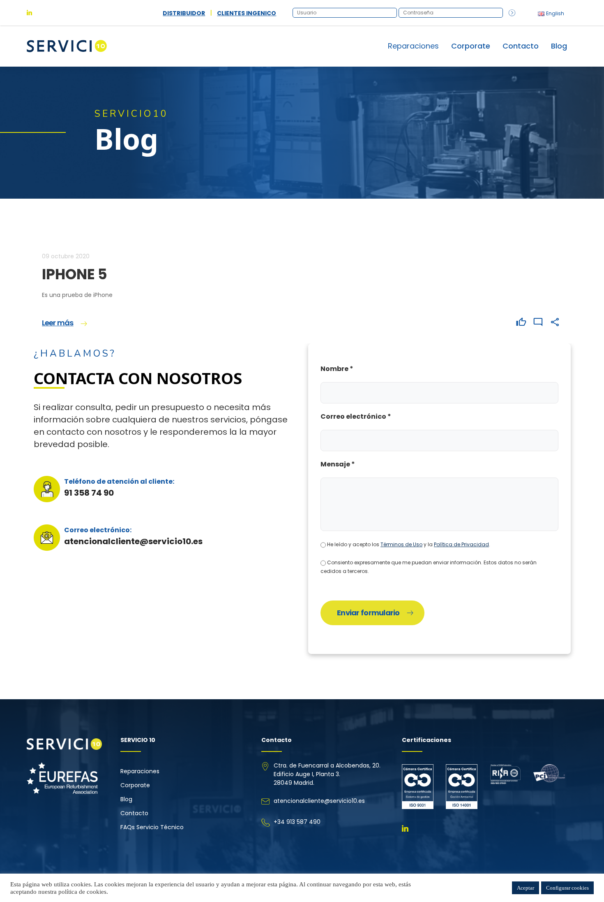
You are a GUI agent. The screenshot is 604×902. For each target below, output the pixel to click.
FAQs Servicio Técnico (152, 827)
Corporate (470, 46)
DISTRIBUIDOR (184, 13)
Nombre (336, 368)
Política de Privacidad (461, 544)
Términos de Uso (401, 544)
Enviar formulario (368, 613)
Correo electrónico (355, 416)
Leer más (58, 323)
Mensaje (337, 464)
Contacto (521, 46)
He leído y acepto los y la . (408, 544)
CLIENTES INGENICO (246, 13)
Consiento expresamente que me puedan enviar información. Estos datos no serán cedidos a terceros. (428, 567)
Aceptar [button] (525, 888)
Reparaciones (139, 771)
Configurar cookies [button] (567, 888)
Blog (559, 46)
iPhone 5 (74, 274)
